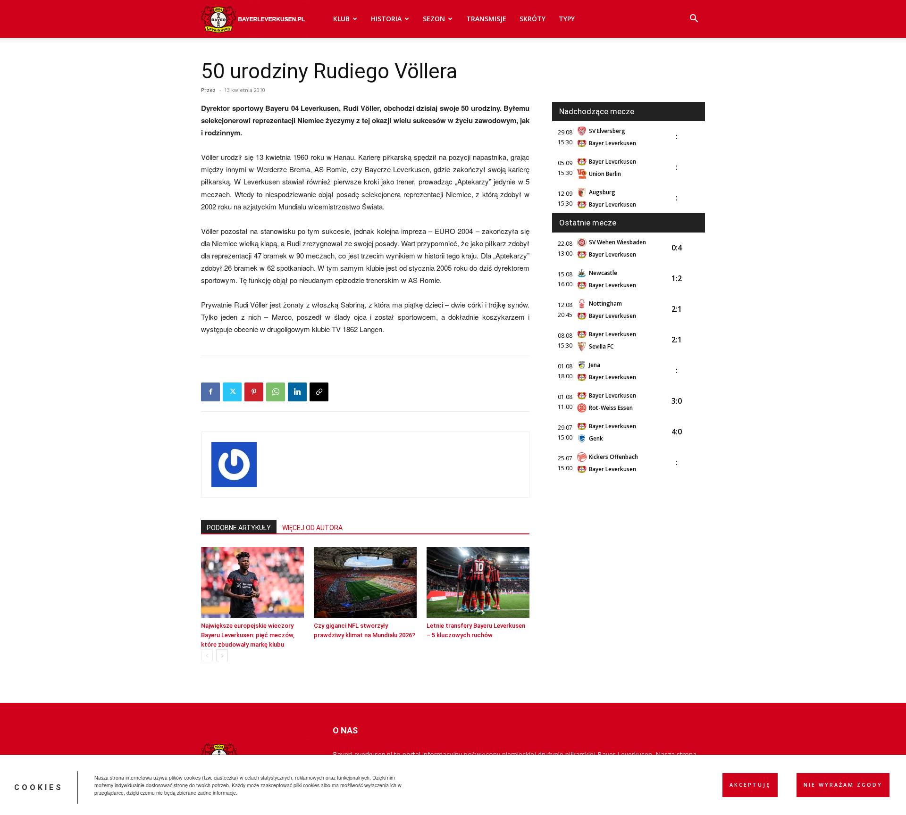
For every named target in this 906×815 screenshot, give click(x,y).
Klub (341, 18)
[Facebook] (210, 392)
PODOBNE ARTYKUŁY (239, 528)
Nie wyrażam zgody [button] (843, 785)
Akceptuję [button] (750, 785)
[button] (693, 19)
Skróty (532, 18)
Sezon (434, 18)
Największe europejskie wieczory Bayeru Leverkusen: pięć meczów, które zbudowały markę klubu (247, 635)
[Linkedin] (297, 392)
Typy (567, 18)
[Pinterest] (253, 392)
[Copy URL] (319, 392)
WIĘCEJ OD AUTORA (312, 528)
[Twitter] (232, 392)
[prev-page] (207, 655)
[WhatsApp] (275, 392)
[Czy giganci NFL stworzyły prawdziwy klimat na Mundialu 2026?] (365, 582)
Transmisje (486, 18)
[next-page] (222, 655)
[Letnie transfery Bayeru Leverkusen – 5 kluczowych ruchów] (478, 582)
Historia (386, 18)
